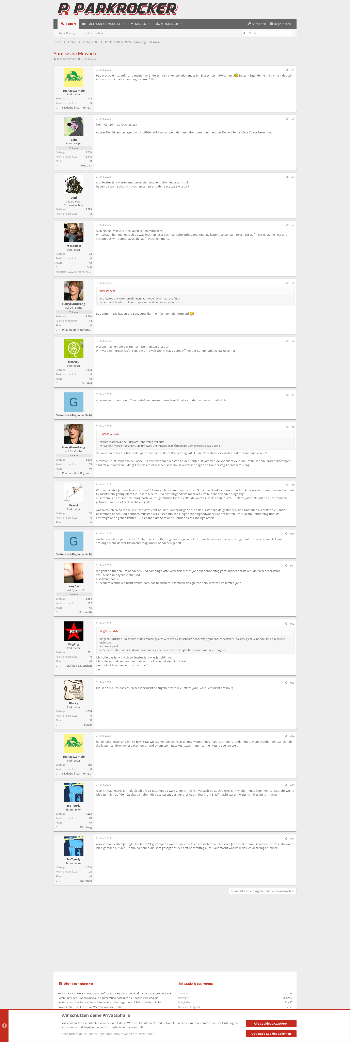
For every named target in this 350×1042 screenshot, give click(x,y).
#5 (293, 283)
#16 (292, 838)
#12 (292, 623)
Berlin (289, 1007)
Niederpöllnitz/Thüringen (77, 107)
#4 (293, 225)
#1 (293, 70)
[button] (123, 24)
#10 (292, 533)
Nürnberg (86, 827)
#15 (292, 785)
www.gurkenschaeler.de (82, 272)
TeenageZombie (66, 59)
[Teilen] (287, 70)
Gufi (89, 267)
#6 (293, 341)
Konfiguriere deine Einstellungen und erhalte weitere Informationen (108, 1034)
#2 (293, 119)
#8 (293, 426)
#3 (293, 177)
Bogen (88, 724)
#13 (292, 682)
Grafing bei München (79, 665)
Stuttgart (86, 165)
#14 (292, 736)
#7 (293, 394)
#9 (293, 484)
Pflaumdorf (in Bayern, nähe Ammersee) (86, 329)
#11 (292, 565)
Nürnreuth (85, 612)
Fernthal (87, 383)
